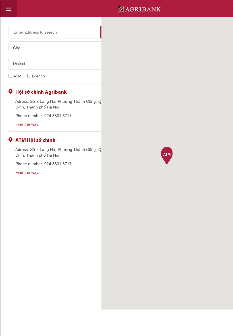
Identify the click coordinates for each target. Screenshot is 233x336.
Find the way (26, 124)
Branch (38, 76)
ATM (17, 76)
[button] (167, 156)
